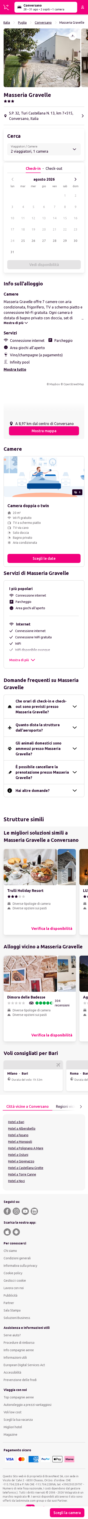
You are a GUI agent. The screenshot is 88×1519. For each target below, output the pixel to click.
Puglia (22, 22)
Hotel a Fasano (18, 1135)
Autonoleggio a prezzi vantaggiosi (27, 1405)
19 (33, 229)
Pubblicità (10, 1295)
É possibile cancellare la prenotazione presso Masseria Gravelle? (42, 772)
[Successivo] (75, 179)
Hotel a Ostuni (18, 1155)
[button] (42, 57)
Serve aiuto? (12, 1335)
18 (23, 229)
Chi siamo (10, 1251)
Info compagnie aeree (19, 1350)
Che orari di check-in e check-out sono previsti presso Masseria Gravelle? (41, 706)
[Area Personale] (82, 7)
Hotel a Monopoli (20, 1141)
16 (75, 218)
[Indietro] (12, 179)
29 (65, 241)
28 (54, 241)
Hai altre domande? (33, 791)
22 (65, 229)
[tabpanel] (44, 1152)
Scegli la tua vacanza (18, 1419)
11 (23, 218)
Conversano (43, 22)
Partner (9, 1303)
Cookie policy (13, 1273)
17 (12, 229)
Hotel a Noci (16, 1181)
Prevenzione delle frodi (20, 1380)
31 (12, 252)
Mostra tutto (15, 369)
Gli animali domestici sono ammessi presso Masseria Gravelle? (38, 748)
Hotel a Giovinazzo (21, 1161)
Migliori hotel (13, 1427)
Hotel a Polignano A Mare (25, 1148)
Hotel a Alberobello (21, 1128)
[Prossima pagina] (80, 1106)
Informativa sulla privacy (20, 1265)
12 (33, 218)
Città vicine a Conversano (27, 1106)
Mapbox (54, 384)
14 (54, 218)
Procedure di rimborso (19, 1342)
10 (12, 218)
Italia (6, 22)
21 (54, 229)
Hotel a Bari (16, 1122)
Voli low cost (12, 1412)
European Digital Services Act (24, 1365)
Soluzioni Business (17, 1318)
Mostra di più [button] (19, 660)
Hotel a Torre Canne (22, 1174)
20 (44, 229)
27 (44, 241)
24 (12, 241)
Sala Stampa (12, 1310)
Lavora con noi (14, 1288)
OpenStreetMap (73, 384)
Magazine (10, 1434)
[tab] (27, 1107)
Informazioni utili (15, 1357)
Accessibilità (12, 1372)
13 (44, 218)
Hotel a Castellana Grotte (25, 1168)
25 (23, 241)
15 (65, 218)
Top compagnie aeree (19, 1397)
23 (75, 229)
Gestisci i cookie (15, 1280)
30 (75, 241)
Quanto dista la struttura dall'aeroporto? (38, 727)
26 (33, 241)
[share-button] (72, 36)
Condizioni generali (17, 1258)
